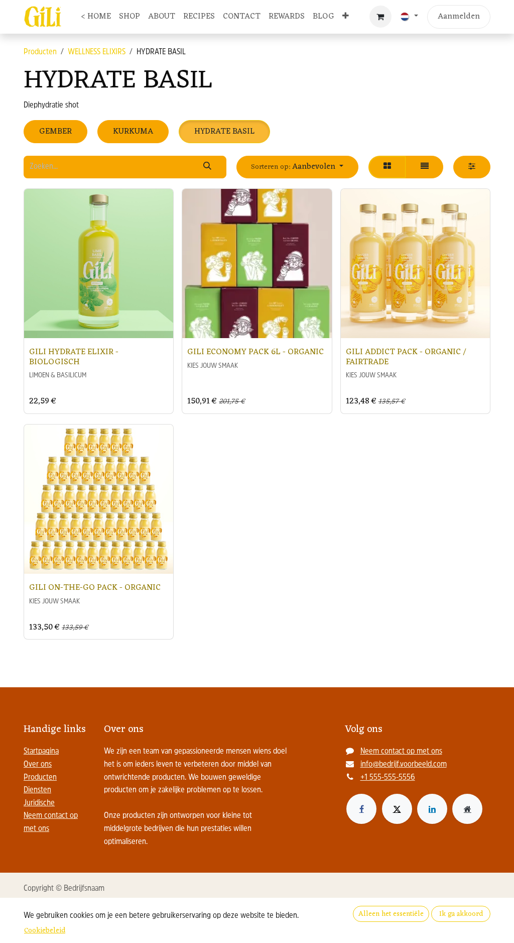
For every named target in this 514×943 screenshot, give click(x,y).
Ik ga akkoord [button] (461, 914)
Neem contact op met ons (401, 752)
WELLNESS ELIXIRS (96, 52)
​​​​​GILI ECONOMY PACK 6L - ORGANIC (255, 352)
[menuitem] (96, 17)
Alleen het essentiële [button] (391, 914)
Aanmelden (459, 17)
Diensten (37, 790)
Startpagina (41, 752)
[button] (297, 167)
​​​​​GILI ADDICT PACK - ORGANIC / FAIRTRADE (406, 357)
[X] (397, 809)
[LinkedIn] (432, 809)
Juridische (39, 803)
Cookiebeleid (44, 930)
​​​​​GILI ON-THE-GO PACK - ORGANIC (95, 587)
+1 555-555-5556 (387, 778)
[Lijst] (425, 167)
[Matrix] (387, 167)
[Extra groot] (467, 809)
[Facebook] (361, 809)
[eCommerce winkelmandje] (380, 17)
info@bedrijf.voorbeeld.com (403, 765)
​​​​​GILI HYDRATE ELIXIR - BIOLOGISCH (73, 357)
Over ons (38, 765)
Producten (40, 52)
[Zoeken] (207, 167)
